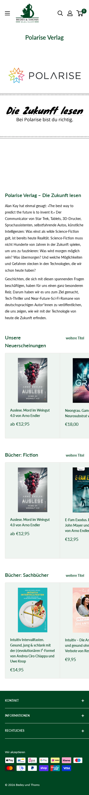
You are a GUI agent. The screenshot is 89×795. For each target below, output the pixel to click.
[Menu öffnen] (7, 13)
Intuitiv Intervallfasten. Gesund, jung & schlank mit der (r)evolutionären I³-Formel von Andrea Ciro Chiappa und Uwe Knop (32, 650)
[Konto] (69, 13)
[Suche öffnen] (60, 13)
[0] (80, 13)
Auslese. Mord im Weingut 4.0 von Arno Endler (30, 413)
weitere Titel (75, 338)
